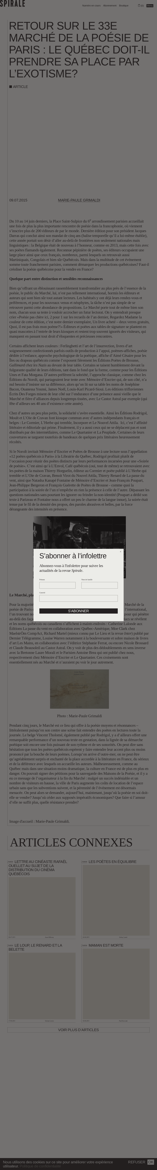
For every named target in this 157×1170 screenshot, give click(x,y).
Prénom (42, 580)
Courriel (42, 593)
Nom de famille (86, 580)
